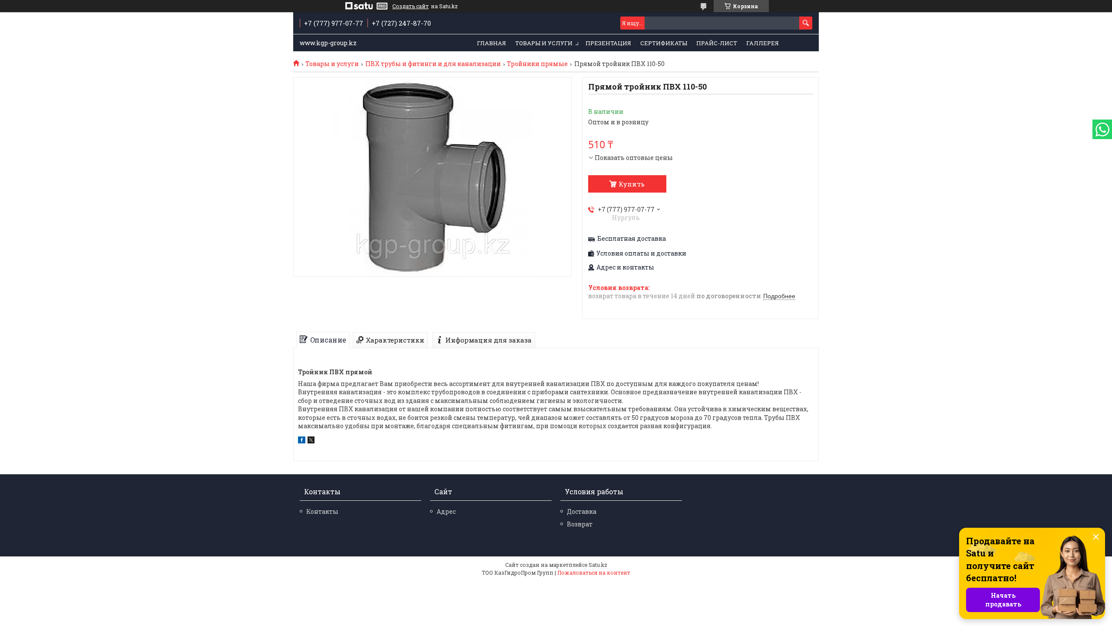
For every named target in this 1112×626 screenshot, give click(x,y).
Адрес (446, 511)
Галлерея (762, 43)
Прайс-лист (716, 43)
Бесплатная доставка (631, 239)
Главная (491, 43)
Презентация (608, 43)
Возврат (579, 524)
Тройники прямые (537, 64)
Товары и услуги (544, 43)
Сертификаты (663, 43)
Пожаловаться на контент (593, 572)
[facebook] (301, 441)
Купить (632, 184)
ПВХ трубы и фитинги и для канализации (433, 64)
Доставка (581, 511)
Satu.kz (598, 564)
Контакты (322, 511)
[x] (311, 441)
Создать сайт (410, 6)
